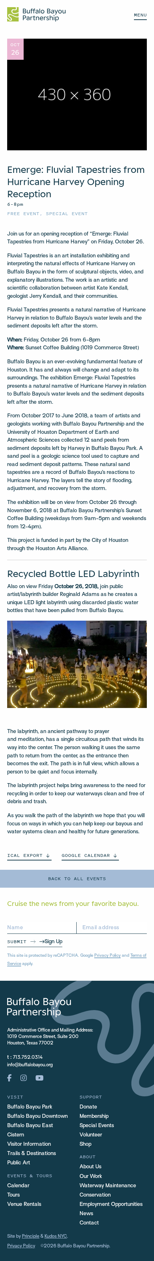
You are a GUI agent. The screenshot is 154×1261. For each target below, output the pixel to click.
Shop (85, 1144)
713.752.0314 (28, 1058)
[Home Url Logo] (36, 14)
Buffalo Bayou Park (29, 1107)
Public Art (18, 1162)
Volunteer (91, 1135)
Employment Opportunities (111, 1204)
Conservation (95, 1195)
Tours (13, 1195)
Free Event (23, 213)
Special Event (67, 213)
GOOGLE (86, 855)
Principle (30, 1237)
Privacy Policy (107, 956)
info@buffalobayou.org (30, 1065)
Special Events (97, 1125)
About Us (90, 1166)
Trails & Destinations (31, 1153)
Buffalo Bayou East (30, 1125)
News (86, 1213)
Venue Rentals (24, 1204)
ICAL (25, 855)
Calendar (18, 1185)
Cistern (15, 1135)
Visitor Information (29, 1144)
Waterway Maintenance (108, 1185)
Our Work (91, 1176)
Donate (88, 1107)
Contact (89, 1223)
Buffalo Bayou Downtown (37, 1116)
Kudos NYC (55, 1237)
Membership (94, 1116)
